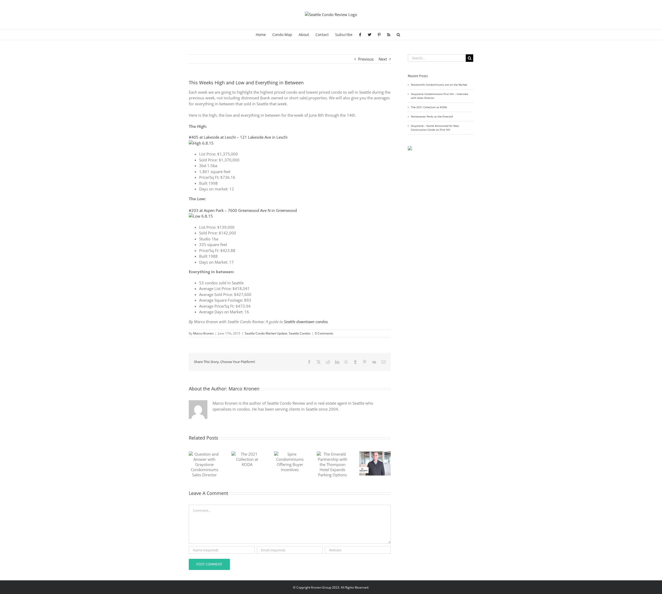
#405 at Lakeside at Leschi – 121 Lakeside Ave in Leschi (238, 137)
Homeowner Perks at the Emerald (432, 116)
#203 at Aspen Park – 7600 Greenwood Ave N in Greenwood (243, 210)
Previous (366, 59)
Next (383, 59)
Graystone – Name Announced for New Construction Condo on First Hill (435, 127)
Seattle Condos (300, 333)
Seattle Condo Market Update (266, 333)
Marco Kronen (203, 333)
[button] (398, 34)
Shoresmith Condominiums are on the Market (439, 84)
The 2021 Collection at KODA (429, 107)
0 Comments (324, 333)
